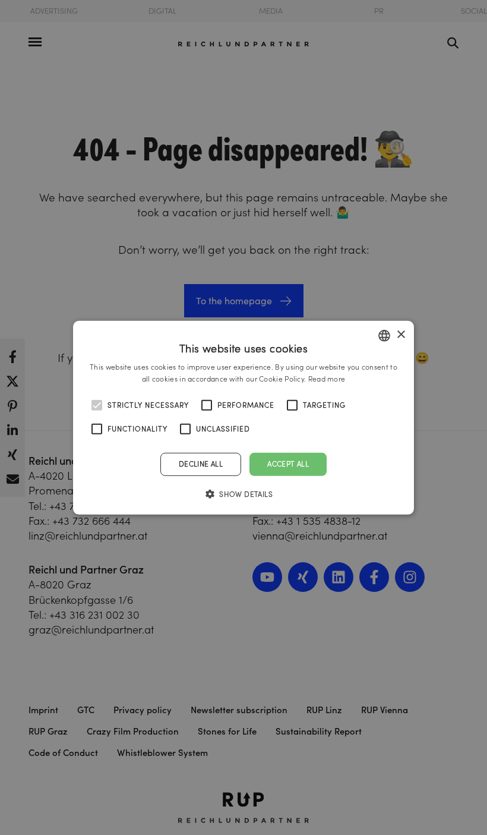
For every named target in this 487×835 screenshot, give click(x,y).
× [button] (400, 334)
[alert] (243, 417)
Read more (327, 378)
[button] (243, 494)
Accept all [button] (288, 463)
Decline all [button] (201, 463)
